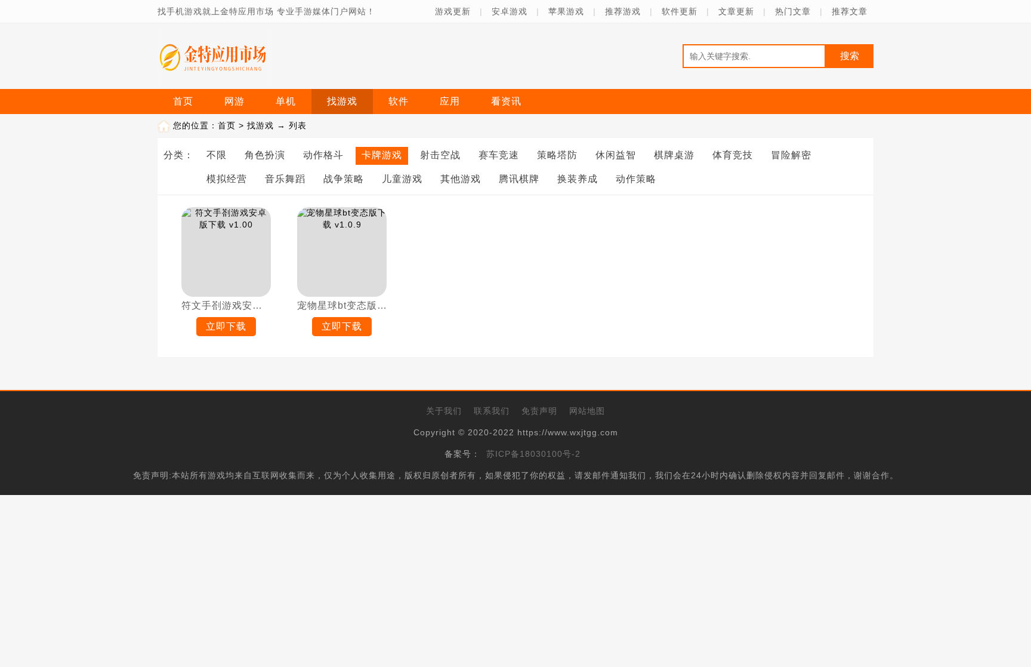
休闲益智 (615, 155)
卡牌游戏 (382, 155)
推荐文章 (850, 11)
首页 (183, 101)
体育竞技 (732, 155)
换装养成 (577, 179)
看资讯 (506, 101)
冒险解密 (791, 155)
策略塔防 (557, 155)
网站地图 (587, 411)
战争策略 (343, 179)
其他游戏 (460, 179)
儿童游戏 (402, 179)
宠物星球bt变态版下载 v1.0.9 (342, 305)
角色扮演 (265, 155)
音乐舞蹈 (285, 179)
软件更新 (679, 11)
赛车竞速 (499, 155)
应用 (450, 101)
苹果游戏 (566, 11)
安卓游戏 (509, 11)
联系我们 (492, 411)
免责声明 (539, 411)
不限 (216, 155)
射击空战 (440, 155)
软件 (398, 101)
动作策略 (636, 179)
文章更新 (736, 11)
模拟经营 (226, 179)
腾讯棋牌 (519, 179)
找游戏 (342, 101)
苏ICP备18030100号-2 (533, 454)
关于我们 (444, 411)
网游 (234, 101)
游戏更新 (453, 11)
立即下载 (226, 326)
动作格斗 (323, 155)
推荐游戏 (623, 11)
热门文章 (793, 11)
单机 (286, 101)
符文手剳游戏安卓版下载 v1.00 (226, 305)
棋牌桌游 (674, 155)
